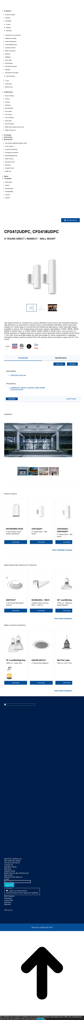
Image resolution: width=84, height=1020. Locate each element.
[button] (17, 7)
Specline (7, 904)
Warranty (7, 869)
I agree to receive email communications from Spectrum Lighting (22, 892)
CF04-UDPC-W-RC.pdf (18, 375)
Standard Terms (10, 867)
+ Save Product (71, 399)
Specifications (61, 358)
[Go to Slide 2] (42, 307)
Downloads (23, 358)
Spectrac (7, 902)
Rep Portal (8, 875)
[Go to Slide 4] (54, 471)
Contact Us (8, 865)
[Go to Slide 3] (52, 307)
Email (6, 879)
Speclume (8, 898)
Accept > (40, 1019)
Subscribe (9, 885)
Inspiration (11, 399)
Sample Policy (9, 871)
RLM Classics (9, 896)
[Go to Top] (42, 1015)
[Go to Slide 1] (31, 307)
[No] (45, 1019)
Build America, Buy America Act (16, 873)
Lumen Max (8, 900)
